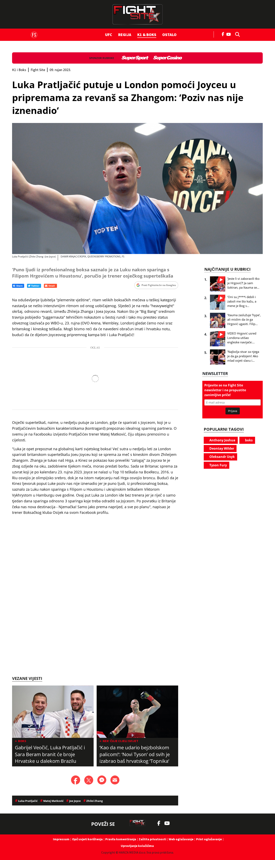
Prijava (232, 411)
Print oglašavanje (209, 839)
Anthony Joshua (222, 440)
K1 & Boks (146, 34)
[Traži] (236, 34)
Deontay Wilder (221, 448)
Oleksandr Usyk (222, 456)
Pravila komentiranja (120, 839)
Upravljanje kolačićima (137, 846)
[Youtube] (229, 34)
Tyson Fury (218, 465)
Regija (124, 34)
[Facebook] (223, 33)
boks (248, 440)
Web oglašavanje (181, 839)
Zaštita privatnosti (152, 839)
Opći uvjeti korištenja (87, 839)
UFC (108, 34)
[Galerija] (137, 188)
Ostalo (169, 34)
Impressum (61, 839)
